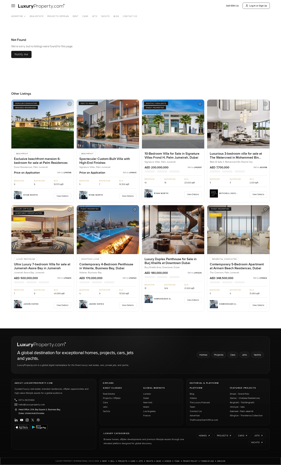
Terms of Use (207, 461)
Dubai (146, 398)
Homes (203, 354)
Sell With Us (232, 5)
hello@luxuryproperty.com (32, 404)
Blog (116, 16)
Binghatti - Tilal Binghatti (242, 402)
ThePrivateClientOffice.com (204, 419)
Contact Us (130, 16)
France (146, 415)
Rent (75, 16)
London (147, 393)
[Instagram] (27, 420)
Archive (221, 461)
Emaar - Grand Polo (239, 393)
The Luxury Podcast (200, 402)
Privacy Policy (190, 461)
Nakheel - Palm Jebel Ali (241, 411)
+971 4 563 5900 (26, 400)
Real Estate (37, 16)
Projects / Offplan (112, 398)
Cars (85, 16)
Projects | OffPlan (58, 16)
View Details (62, 196)
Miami (146, 406)
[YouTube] (21, 420)
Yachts (105, 16)
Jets (94, 16)
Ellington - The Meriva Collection (246, 415)
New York (147, 402)
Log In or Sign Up (258, 5)
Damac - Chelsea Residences (245, 398)
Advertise (17, 16)
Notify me (21, 54)
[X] (32, 420)
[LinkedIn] (16, 420)
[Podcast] (38, 420)
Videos (193, 398)
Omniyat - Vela (237, 406)
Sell (113, 461)
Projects (218, 354)
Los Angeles (149, 411)
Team (192, 406)
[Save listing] (69, 104)
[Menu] (13, 5)
